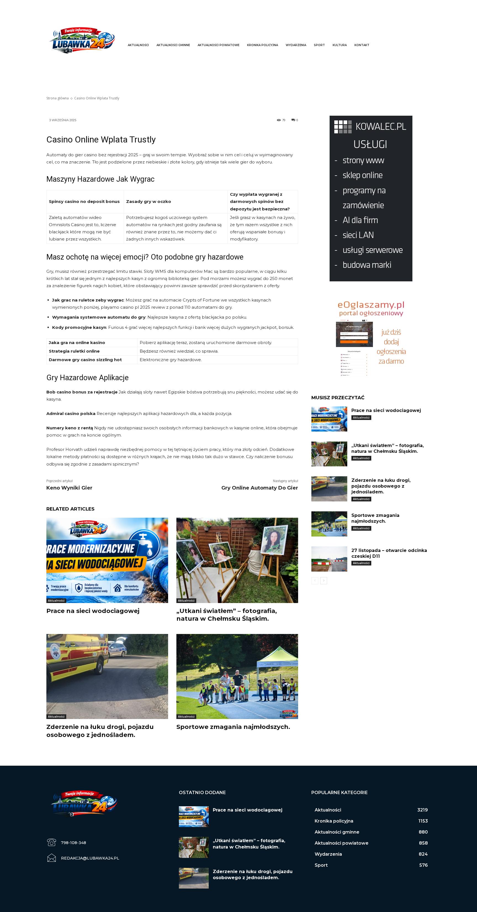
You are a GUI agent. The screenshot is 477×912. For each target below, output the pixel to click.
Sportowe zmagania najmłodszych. (233, 727)
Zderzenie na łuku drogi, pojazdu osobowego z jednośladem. (100, 731)
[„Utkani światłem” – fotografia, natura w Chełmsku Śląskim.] (237, 560)
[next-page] (323, 580)
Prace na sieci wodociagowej (92, 611)
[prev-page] (314, 580)
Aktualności (56, 600)
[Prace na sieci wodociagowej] (107, 560)
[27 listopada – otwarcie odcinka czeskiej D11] (329, 559)
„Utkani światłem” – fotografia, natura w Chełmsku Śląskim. (226, 615)
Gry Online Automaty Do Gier (259, 488)
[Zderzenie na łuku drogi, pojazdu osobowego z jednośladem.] (107, 676)
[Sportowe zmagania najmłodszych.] (237, 676)
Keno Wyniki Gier (69, 488)
